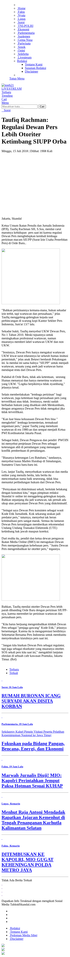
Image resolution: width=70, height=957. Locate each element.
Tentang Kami (18, 931)
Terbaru (14, 669)
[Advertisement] (35, 179)
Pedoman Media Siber (23, 935)
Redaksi (14, 928)
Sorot (6, 110)
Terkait (13, 673)
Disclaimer (16, 938)
